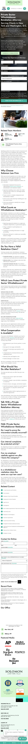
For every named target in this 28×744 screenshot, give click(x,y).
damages (12, 337)
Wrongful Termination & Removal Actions (11, 523)
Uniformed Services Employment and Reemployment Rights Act (13, 527)
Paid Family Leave (6, 511)
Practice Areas (6, 105)
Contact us (11, 419)
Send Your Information (13, 100)
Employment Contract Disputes (9, 499)
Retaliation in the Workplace (9, 514)
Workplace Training (7, 533)
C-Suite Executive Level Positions (9, 490)
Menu (14, 742)
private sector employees (16, 186)
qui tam (18, 310)
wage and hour (19, 318)
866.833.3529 (5, 709)
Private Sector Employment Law (16, 105)
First (2, 64)
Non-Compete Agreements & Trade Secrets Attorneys (14, 508)
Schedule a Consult (16, 8)
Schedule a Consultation (10, 53)
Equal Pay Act (6, 502)
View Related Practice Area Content (14, 144)
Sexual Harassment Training (9, 520)
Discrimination (6, 493)
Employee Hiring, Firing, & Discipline (10, 496)
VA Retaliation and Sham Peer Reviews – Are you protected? (12, 597)
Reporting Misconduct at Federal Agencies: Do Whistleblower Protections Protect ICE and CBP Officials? (12, 594)
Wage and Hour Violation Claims (9, 530)
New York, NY (9, 629)
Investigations (6, 505)
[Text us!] (22, 739)
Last (16, 64)
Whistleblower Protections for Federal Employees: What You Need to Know (12, 603)
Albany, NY (8, 634)
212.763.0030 (5, 718)
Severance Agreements (8, 517)
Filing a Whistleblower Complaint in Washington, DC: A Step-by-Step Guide (14, 600)
